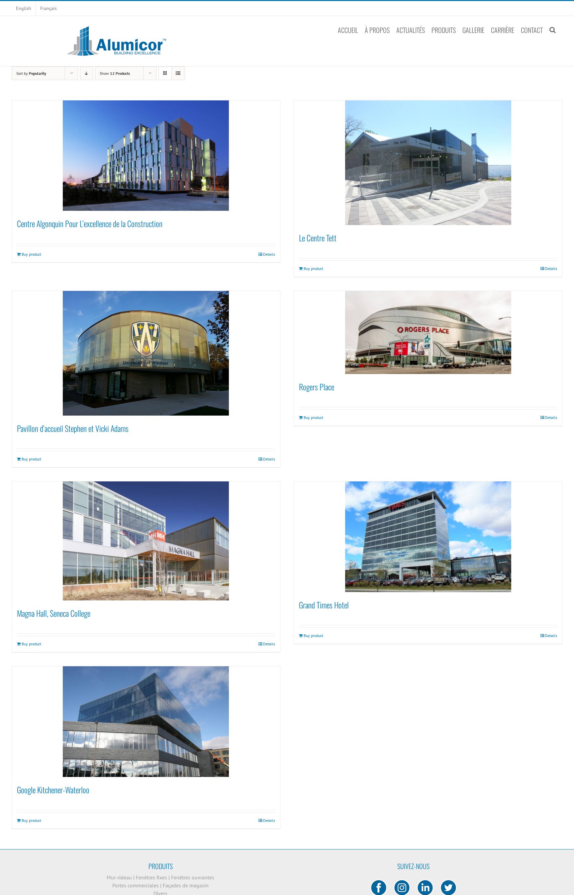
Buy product (31, 254)
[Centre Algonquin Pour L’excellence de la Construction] (146, 155)
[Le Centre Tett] (428, 162)
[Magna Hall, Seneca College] (146, 540)
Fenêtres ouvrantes (192, 877)
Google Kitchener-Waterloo (53, 790)
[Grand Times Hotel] (428, 536)
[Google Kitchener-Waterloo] (146, 721)
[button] (552, 30)
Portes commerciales (136, 885)
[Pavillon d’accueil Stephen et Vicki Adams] (146, 353)
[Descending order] (86, 73)
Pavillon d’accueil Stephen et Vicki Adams (73, 428)
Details (269, 254)
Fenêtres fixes (152, 877)
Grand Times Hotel (324, 605)
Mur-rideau (120, 877)
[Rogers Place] (428, 332)
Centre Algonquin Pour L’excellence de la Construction (89, 223)
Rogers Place (316, 387)
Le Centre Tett (317, 238)
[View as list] (178, 73)
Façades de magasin (186, 885)
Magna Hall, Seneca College (53, 613)
